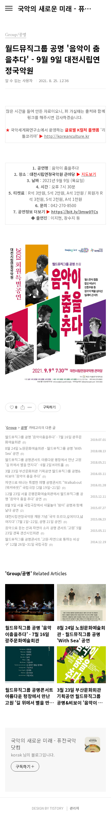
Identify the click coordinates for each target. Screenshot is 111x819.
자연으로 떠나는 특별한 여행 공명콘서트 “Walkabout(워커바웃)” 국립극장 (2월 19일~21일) (43, 485)
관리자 (74, 808)
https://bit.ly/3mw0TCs (74, 211)
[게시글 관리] (29, 407)
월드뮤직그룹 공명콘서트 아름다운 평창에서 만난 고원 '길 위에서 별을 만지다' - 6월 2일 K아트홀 (43, 462)
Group (11, 427)
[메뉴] (9, 8)
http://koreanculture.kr (66, 136)
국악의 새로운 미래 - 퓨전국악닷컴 (55, 8)
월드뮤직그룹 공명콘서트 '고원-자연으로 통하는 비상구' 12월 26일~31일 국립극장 (42, 542)
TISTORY (56, 808)
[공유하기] (22, 407)
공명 (24, 427)
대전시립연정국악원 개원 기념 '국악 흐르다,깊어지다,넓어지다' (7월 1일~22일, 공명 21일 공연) (44, 519)
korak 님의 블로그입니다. (32, 755)
